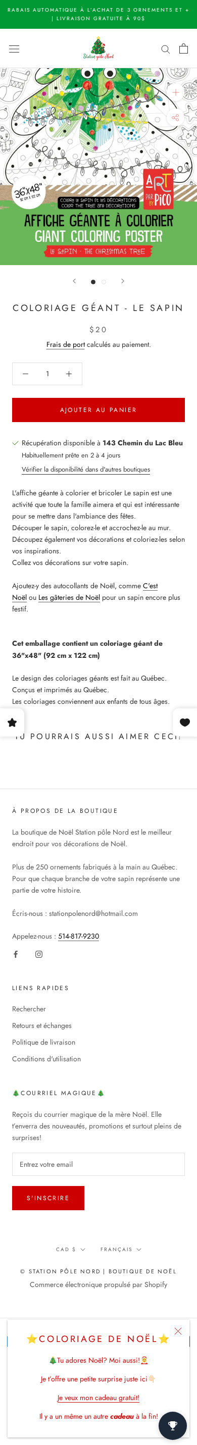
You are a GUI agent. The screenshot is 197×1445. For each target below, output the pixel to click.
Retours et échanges (42, 1025)
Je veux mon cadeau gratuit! (98, 1397)
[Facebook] (15, 953)
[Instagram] (38, 953)
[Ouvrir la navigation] (14, 48)
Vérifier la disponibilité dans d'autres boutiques (86, 469)
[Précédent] (74, 281)
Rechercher (29, 1009)
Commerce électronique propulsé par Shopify (98, 1284)
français (116, 1249)
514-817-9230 (78, 936)
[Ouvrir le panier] (183, 48)
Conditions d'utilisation (46, 1059)
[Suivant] (122, 281)
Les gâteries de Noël (69, 597)
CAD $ (66, 1249)
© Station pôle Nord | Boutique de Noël (98, 1271)
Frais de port (65, 344)
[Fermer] (178, 1331)
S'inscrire (48, 1198)
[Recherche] (165, 48)
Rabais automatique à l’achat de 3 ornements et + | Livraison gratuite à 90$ (98, 14)
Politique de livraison (43, 1042)
